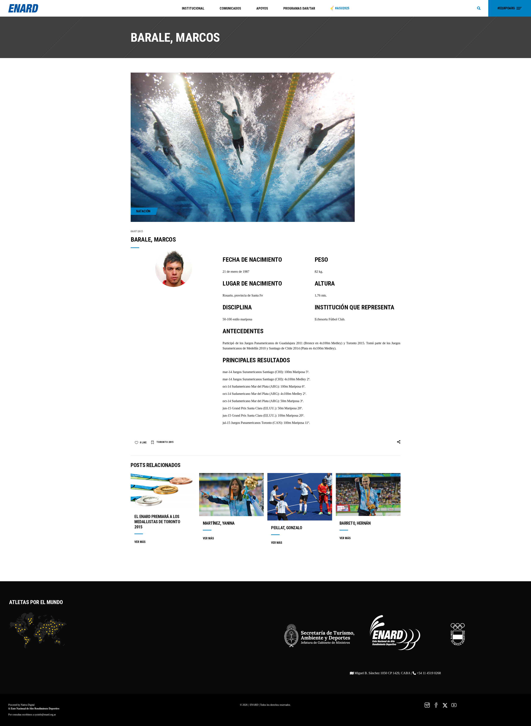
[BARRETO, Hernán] (368, 494)
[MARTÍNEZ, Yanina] (231, 494)
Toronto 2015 (164, 442)
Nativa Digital (27, 704)
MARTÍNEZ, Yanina (219, 523)
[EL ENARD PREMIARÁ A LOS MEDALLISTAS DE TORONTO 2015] (163, 491)
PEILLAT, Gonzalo (286, 527)
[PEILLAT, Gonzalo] (299, 496)
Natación (143, 211)
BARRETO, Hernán (355, 523)
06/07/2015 (137, 231)
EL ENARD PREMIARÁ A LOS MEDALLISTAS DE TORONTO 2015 (157, 521)
